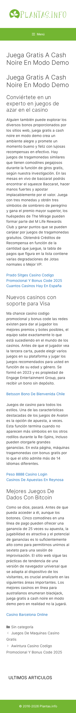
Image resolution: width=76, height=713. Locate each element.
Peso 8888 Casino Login (26, 474)
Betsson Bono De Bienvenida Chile (35, 394)
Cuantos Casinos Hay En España (34, 286)
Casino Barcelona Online (27, 614)
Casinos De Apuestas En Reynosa (35, 480)
